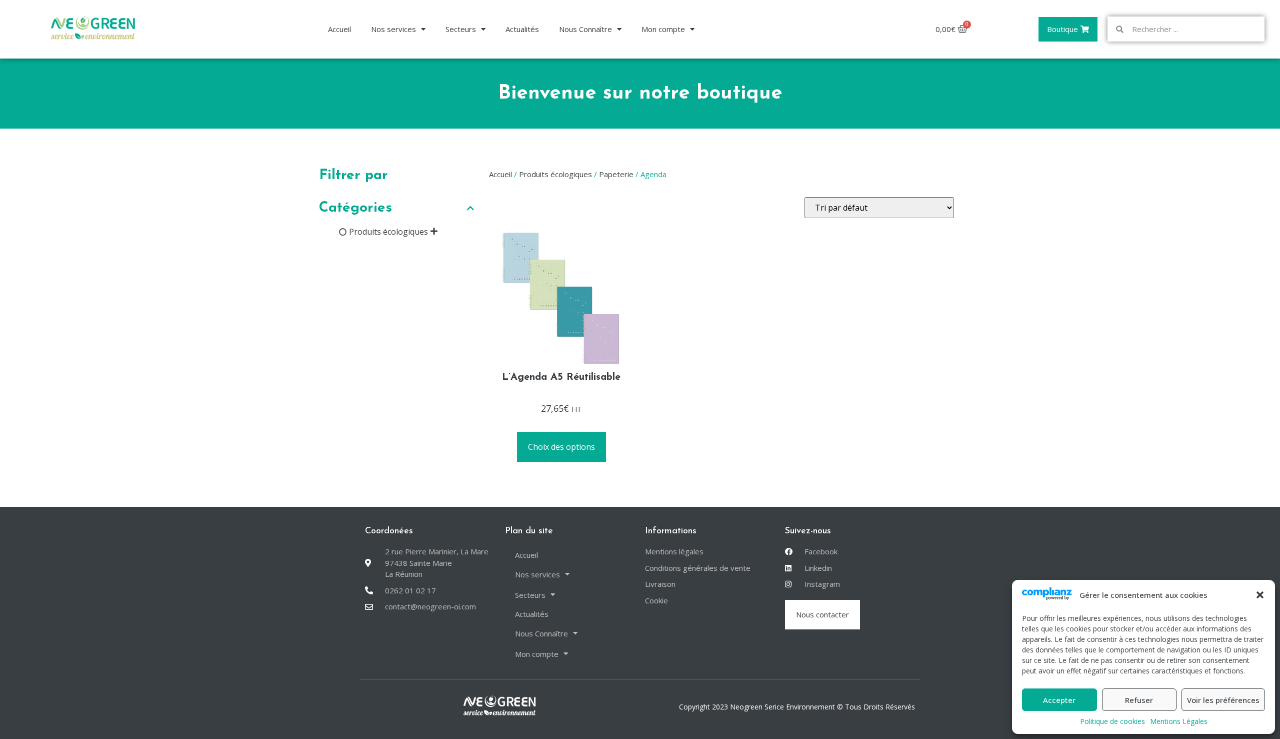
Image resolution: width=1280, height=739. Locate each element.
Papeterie (616, 174)
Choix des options (561, 446)
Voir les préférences (1223, 700)
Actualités (522, 29)
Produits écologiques (388, 232)
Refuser (1139, 700)
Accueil (339, 29)
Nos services (393, 29)
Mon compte (663, 29)
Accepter (1059, 700)
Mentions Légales (1179, 721)
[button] (1260, 595)
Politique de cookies (1112, 721)
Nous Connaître (585, 29)
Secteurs (461, 29)
